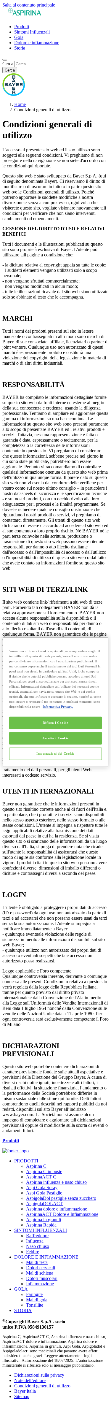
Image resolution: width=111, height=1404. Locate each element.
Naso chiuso (37, 1246)
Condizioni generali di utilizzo (42, 1385)
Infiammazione (40, 1283)
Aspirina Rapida (41, 1224)
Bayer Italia (25, 1391)
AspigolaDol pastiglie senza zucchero (61, 1198)
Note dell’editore (30, 1380)
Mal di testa (37, 1262)
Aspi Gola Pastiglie (44, 1192)
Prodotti (21, 26)
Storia (19, 47)
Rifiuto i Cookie (55, 722)
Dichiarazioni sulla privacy (39, 1375)
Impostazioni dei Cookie (55, 753)
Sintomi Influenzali (32, 31)
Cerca (7, 63)
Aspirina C (36, 1166)
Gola (18, 37)
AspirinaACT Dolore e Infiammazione (62, 1214)
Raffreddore (37, 1235)
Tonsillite (34, 1305)
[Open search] (4, 60)
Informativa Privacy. (58, 706)
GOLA (21, 1289)
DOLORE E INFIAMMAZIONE (46, 1256)
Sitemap (21, 1396)
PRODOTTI (26, 1160)
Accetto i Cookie (55, 738)
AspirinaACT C (41, 1176)
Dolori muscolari (41, 1278)
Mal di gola (36, 1299)
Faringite (34, 1294)
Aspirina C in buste (44, 1171)
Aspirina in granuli (43, 1219)
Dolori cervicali (40, 1267)
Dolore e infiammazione (36, 42)
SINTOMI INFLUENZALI (40, 1230)
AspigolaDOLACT (44, 1203)
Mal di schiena (39, 1273)
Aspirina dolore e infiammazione (56, 1208)
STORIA (23, 1310)
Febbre (32, 1251)
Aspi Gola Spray (41, 1187)
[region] (55, 702)
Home (20, 104)
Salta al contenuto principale (28, 4)
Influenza (35, 1240)
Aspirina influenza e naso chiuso (56, 1182)
